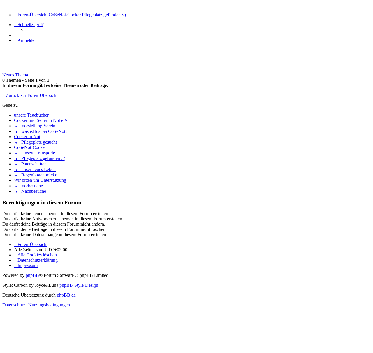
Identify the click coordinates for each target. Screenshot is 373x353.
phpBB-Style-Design (78, 285)
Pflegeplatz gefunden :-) (38, 62)
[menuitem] (25, 40)
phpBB (32, 275)
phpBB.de (66, 295)
